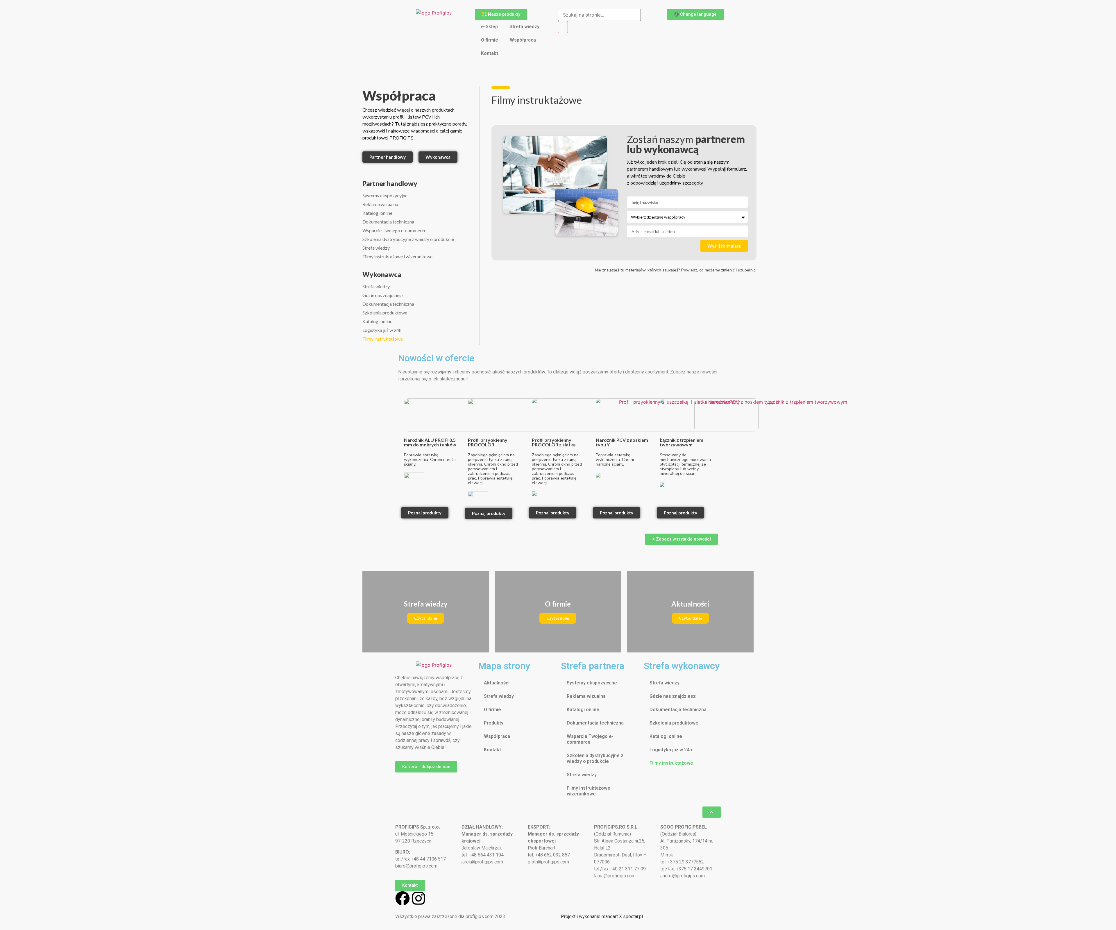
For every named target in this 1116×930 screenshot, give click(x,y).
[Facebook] (402, 898)
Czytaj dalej (425, 618)
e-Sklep (489, 26)
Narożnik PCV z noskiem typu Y (622, 442)
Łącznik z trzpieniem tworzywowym (681, 442)
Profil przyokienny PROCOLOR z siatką (553, 442)
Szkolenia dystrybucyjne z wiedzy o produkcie (408, 239)
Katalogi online (377, 213)
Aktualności (496, 683)
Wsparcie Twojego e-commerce (394, 230)
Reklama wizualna (380, 204)
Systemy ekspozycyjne (384, 195)
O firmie (489, 40)
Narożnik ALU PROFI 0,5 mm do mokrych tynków (430, 442)
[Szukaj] (563, 27)
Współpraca (523, 40)
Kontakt (489, 53)
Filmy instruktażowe (382, 338)
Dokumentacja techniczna (388, 221)
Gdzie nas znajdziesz (383, 295)
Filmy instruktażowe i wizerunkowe (397, 256)
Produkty (493, 723)
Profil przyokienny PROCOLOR (487, 442)
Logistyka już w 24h (381, 330)
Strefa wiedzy (524, 26)
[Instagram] (418, 898)
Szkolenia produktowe (384, 312)
